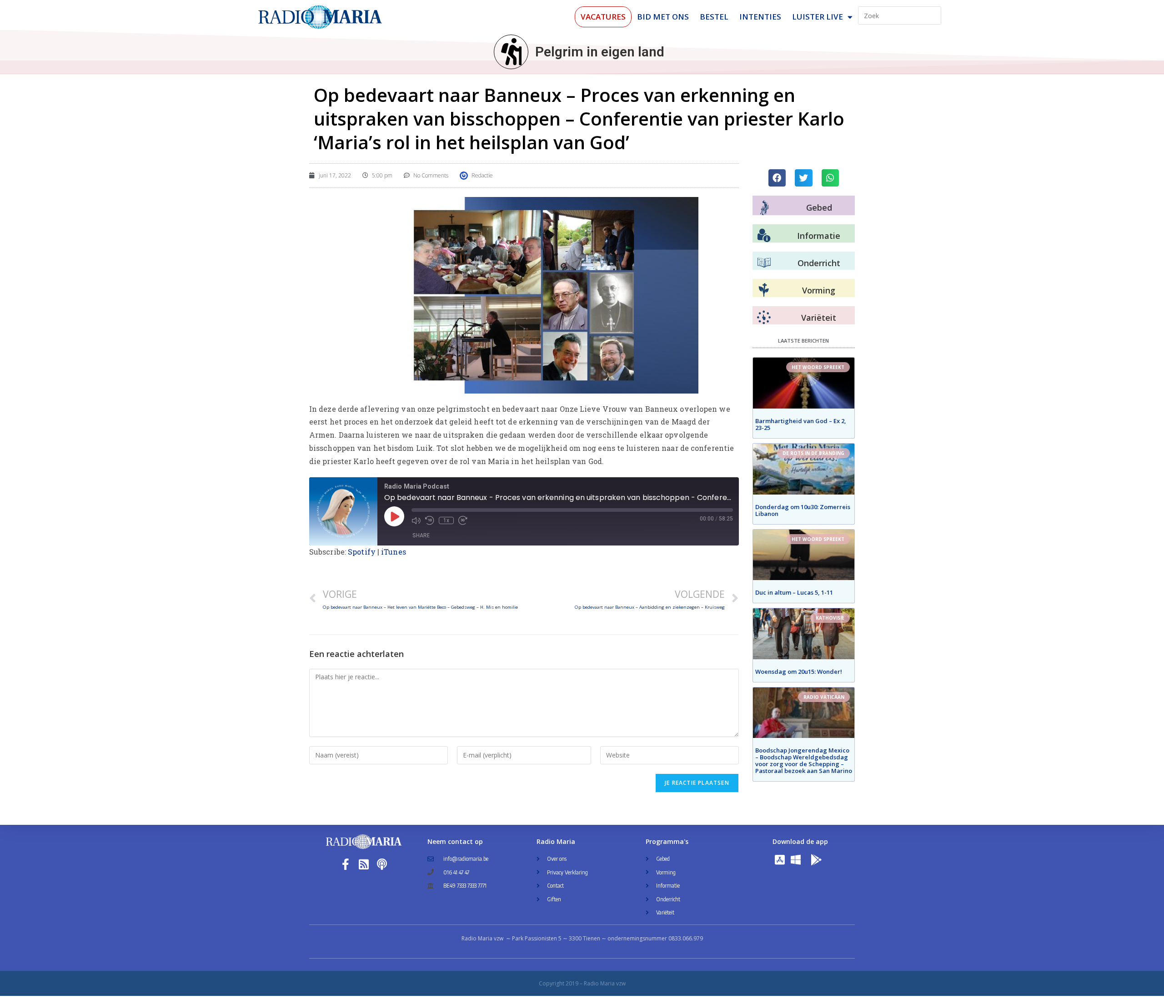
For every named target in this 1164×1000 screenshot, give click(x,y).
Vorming (818, 290)
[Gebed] (764, 207)
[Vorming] (764, 290)
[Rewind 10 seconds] (429, 520)
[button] (777, 178)
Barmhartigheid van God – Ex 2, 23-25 (800, 424)
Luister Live (817, 16)
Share (421, 535)
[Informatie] (764, 235)
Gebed (819, 207)
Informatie (818, 235)
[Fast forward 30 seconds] (462, 520)
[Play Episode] (394, 516)
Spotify (362, 551)
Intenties (760, 16)
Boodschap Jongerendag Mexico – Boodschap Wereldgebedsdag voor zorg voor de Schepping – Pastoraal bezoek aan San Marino (803, 760)
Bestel (714, 16)
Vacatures (603, 16)
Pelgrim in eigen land (599, 52)
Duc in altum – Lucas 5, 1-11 (794, 592)
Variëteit (818, 317)
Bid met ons (663, 16)
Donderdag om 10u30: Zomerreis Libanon (802, 510)
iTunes (393, 551)
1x (446, 520)
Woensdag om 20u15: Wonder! (798, 671)
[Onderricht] (764, 263)
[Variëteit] (764, 317)
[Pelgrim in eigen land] (511, 52)
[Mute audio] (416, 520)
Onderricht (819, 263)
